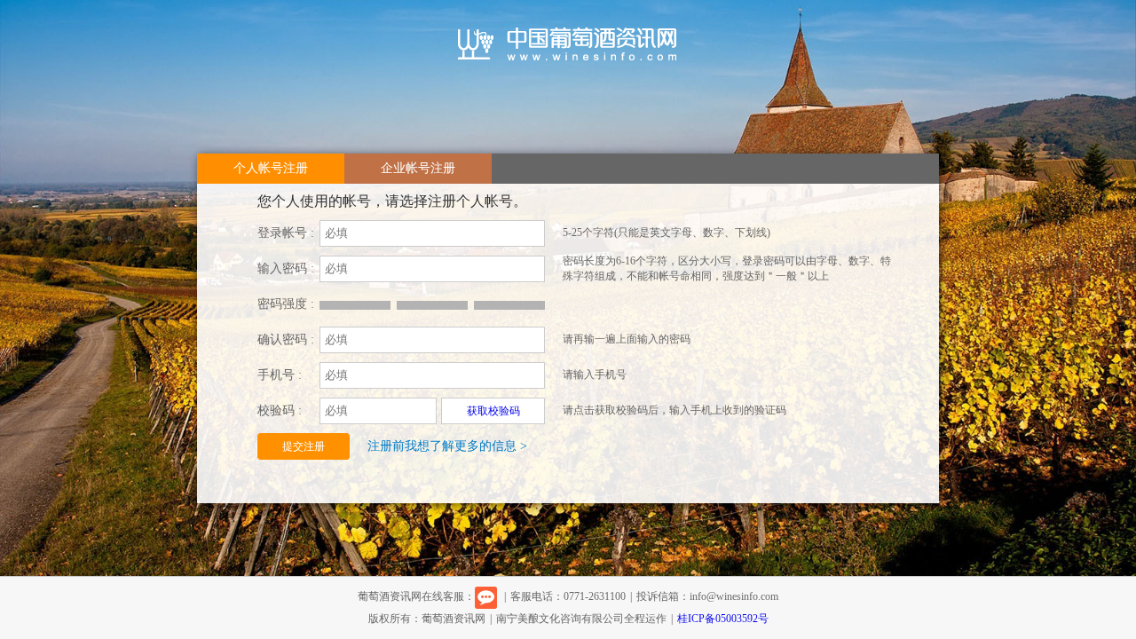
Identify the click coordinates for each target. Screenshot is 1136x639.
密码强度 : (285, 304)
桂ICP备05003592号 (723, 618)
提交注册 (303, 446)
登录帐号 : (285, 233)
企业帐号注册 (418, 168)
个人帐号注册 (270, 168)
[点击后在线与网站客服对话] (486, 596)
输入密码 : (285, 268)
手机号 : (279, 375)
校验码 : (279, 410)
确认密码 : (285, 339)
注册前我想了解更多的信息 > (447, 446)
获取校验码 (493, 411)
